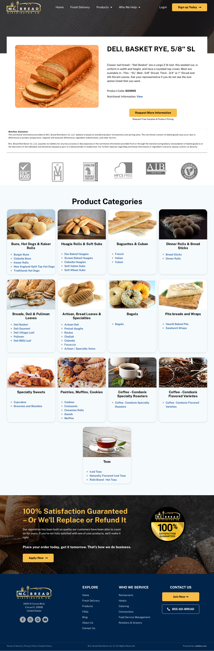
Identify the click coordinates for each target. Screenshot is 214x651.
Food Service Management (134, 617)
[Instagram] (30, 620)
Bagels (119, 324)
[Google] (38, 620)
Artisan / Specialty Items (79, 348)
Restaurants (126, 595)
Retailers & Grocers (130, 622)
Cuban (119, 262)
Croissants (70, 406)
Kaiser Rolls (21, 262)
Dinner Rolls (173, 258)
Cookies (69, 402)
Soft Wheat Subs (74, 270)
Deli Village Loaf (24, 332)
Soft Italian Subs (74, 266)
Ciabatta (69, 340)
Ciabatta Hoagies (75, 262)
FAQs (85, 611)
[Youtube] (45, 620)
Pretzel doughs (73, 328)
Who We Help (128, 7)
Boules (68, 332)
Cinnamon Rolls (74, 410)
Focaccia (70, 344)
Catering (124, 606)
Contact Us (88, 628)
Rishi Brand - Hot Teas (103, 479)
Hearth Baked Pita (177, 324)
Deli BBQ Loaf (22, 340)
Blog (85, 617)
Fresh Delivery (80, 7)
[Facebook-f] (23, 620)
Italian (119, 258)
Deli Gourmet (22, 328)
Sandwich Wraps (176, 328)
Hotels (123, 600)
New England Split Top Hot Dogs (34, 266)
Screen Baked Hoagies (78, 258)
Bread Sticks (174, 254)
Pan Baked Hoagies (76, 254)
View (140, 96)
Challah (69, 336)
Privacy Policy (30, 646)
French (119, 254)
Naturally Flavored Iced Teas (108, 475)
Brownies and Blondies (28, 406)
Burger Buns (21, 254)
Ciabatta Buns (22, 258)
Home (60, 7)
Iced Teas (96, 471)
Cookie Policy (45, 646)
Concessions (126, 611)
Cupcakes (20, 402)
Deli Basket (21, 324)
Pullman (19, 336)
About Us (87, 622)
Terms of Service (15, 646)
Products (102, 7)
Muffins (69, 418)
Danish (68, 414)
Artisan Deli (71, 324)
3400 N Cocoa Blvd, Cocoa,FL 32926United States (34, 607)
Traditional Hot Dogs (26, 270)
